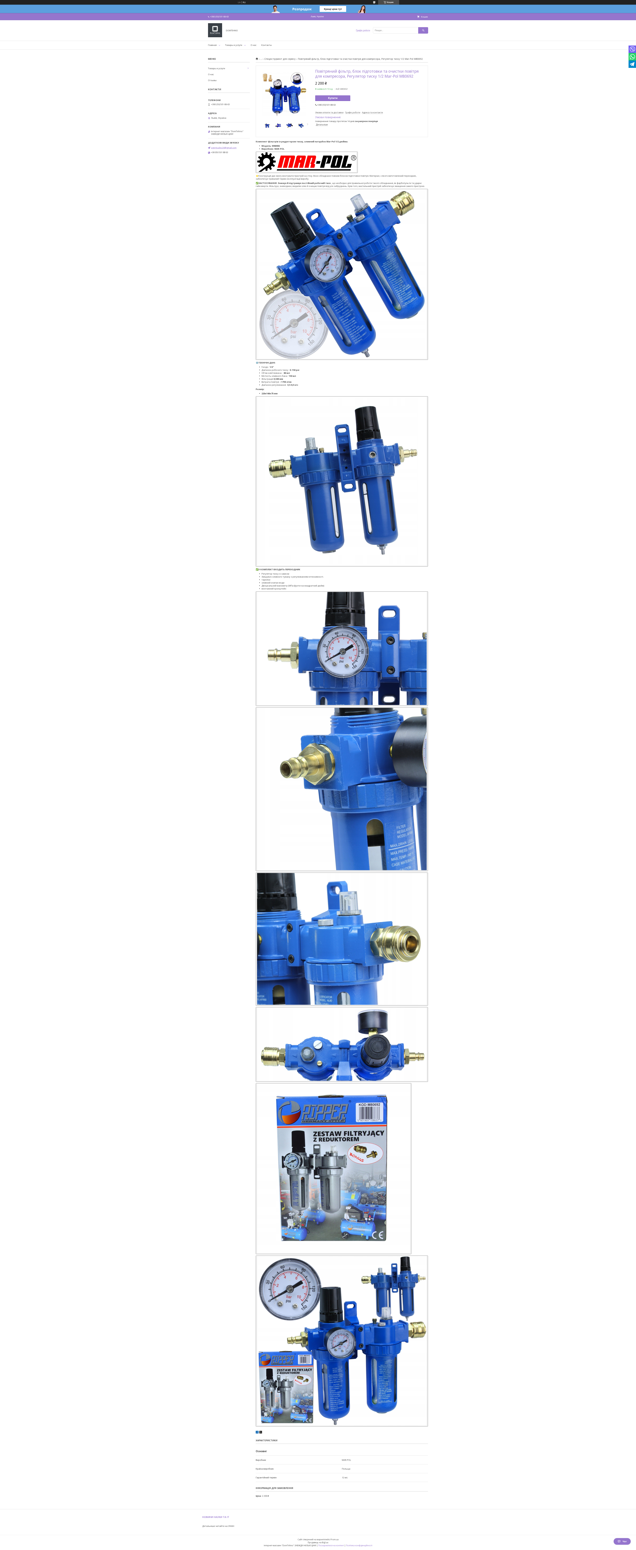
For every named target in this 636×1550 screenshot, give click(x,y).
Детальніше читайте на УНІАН (218, 1526)
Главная (212, 45)
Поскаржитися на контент (331, 1545)
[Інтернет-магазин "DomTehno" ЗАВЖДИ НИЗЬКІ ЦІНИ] (215, 36)
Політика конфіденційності (359, 1545)
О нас (253, 45)
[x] (260, 1432)
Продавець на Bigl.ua (318, 1542)
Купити (333, 98)
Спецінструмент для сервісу (279, 59)
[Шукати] (423, 30)
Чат (625, 1541)
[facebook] (257, 1432)
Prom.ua (335, 1539)
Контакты (266, 45)
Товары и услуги (233, 45)
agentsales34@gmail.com (224, 147)
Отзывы (212, 80)
